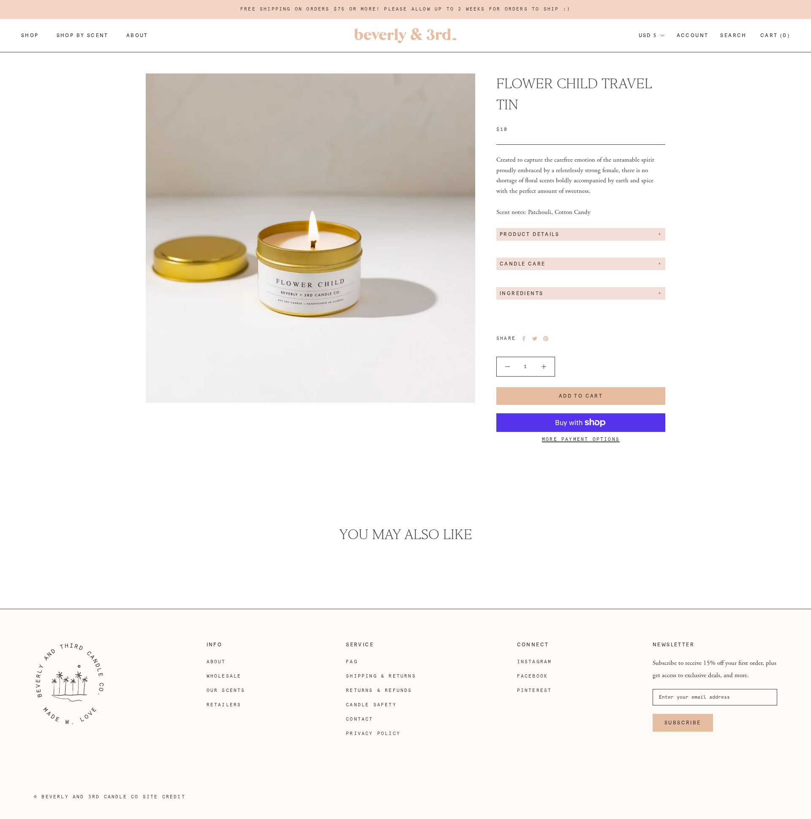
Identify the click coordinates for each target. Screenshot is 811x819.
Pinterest (534, 690)
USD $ (648, 35)
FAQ (352, 661)
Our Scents (226, 690)
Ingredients (521, 293)
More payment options (581, 439)
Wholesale (224, 676)
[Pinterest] (545, 338)
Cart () (775, 35)
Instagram (534, 661)
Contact (359, 719)
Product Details (529, 234)
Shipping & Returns (381, 676)
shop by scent (83, 35)
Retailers (224, 705)
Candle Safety (371, 705)
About (137, 35)
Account (693, 35)
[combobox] (580, 176)
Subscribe (682, 722)
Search (733, 35)
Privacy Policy (373, 733)
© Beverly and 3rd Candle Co (86, 797)
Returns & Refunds (379, 690)
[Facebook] (523, 338)
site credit (164, 797)
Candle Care (522, 263)
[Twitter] (534, 338)
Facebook (532, 676)
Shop (30, 35)
